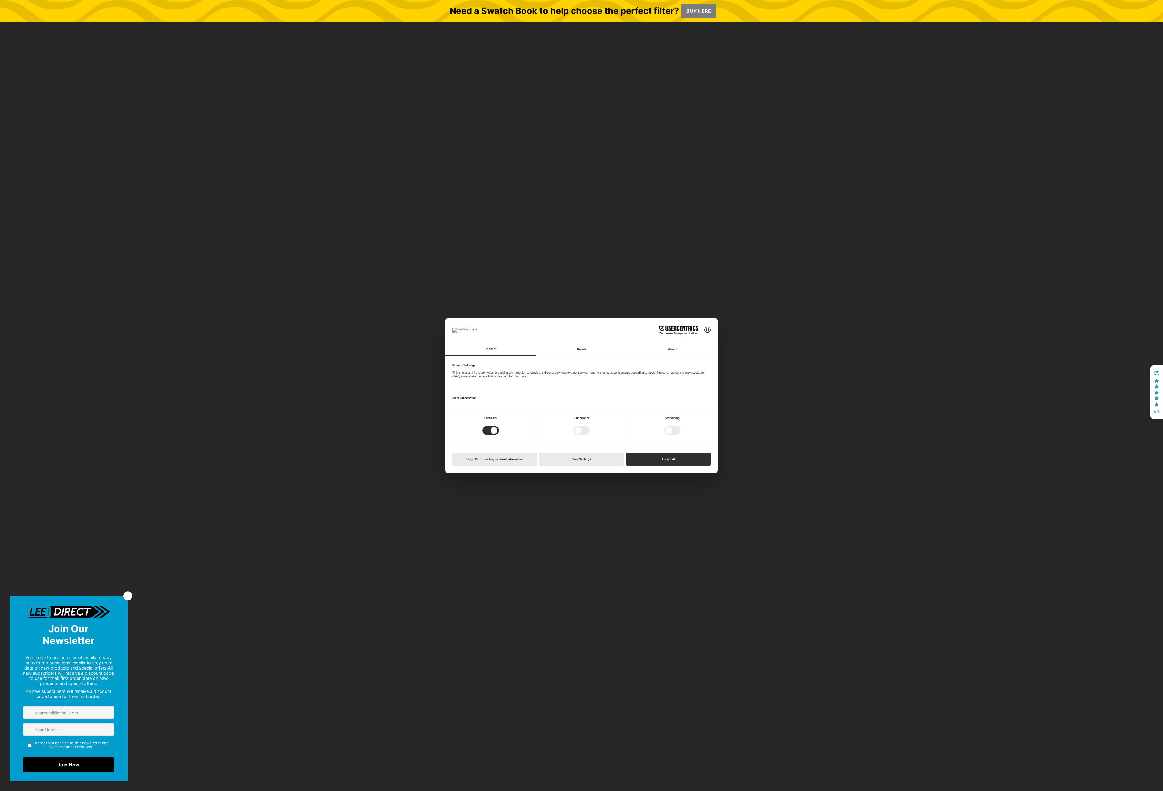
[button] (1156, 392)
